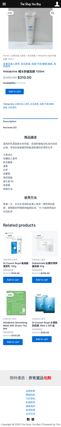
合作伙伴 (30, 413)
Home (6, 55)
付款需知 (30, 398)
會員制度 (30, 410)
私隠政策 (30, 402)
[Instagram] (32, 419)
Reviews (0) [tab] (10, 127)
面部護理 (12, 107)
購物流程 (30, 394)
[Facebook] (28, 419)
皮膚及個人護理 (18, 55)
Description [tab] (9, 121)
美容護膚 (31, 55)
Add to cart (15, 91)
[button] (53, 13)
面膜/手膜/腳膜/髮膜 (42, 64)
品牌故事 (30, 391)
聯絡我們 (30, 406)
